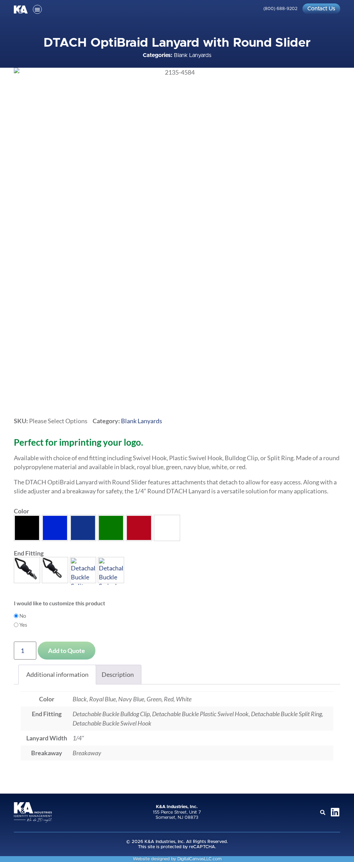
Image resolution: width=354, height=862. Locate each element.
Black (27, 528)
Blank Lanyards (192, 55)
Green (111, 528)
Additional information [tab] (57, 674)
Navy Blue (83, 528)
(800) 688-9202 (280, 9)
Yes (23, 624)
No (22, 615)
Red (139, 528)
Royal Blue (55, 528)
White (167, 528)
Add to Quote (66, 650)
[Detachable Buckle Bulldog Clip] (27, 570)
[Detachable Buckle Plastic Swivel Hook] (55, 570)
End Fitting (29, 553)
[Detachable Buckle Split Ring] (83, 570)
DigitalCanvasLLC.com (199, 859)
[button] (37, 9)
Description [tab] (118, 674)
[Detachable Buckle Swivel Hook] (111, 570)
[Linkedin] (335, 812)
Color (21, 511)
